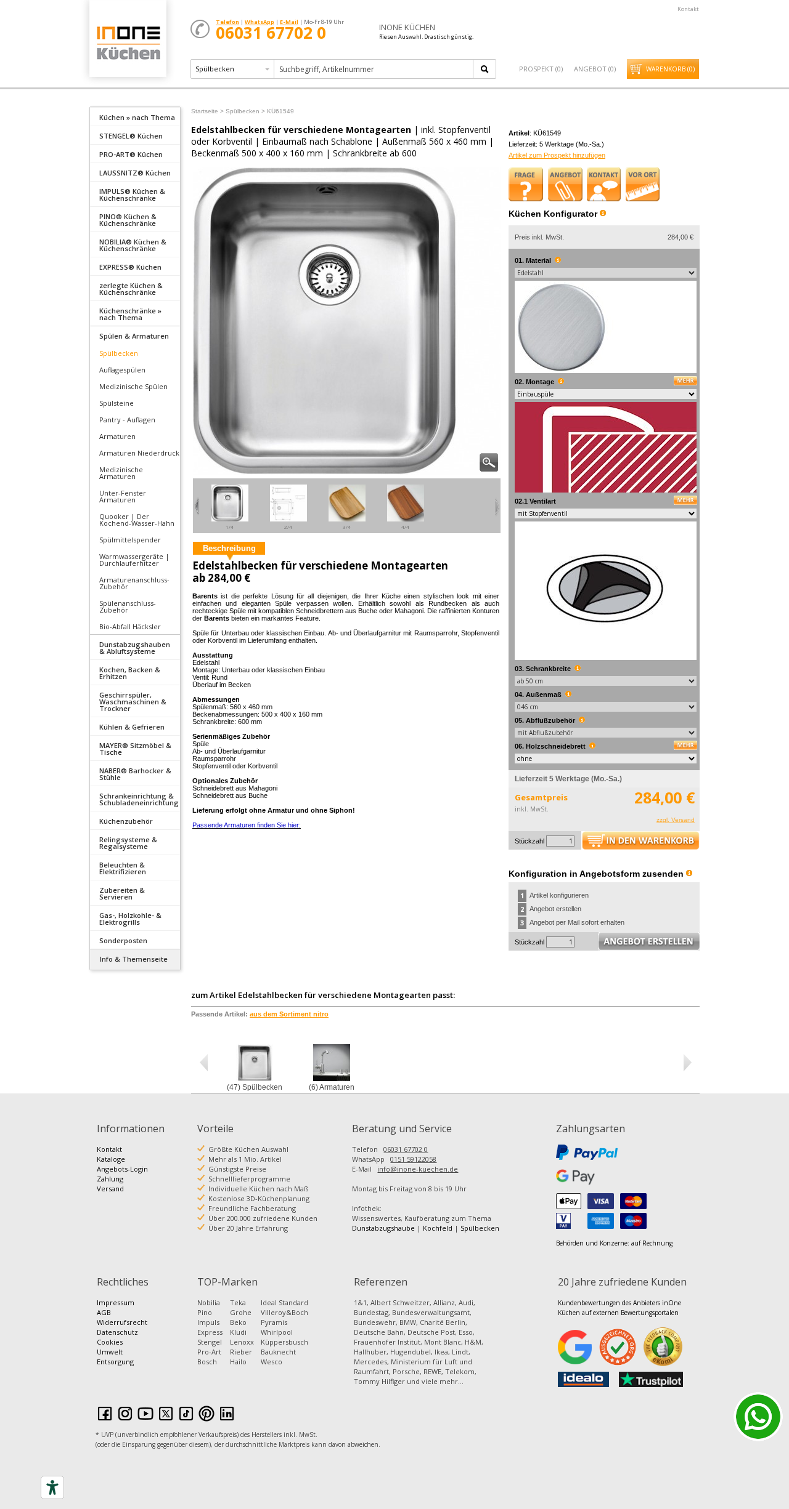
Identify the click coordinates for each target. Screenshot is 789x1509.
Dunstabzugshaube (383, 1228)
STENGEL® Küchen (131, 135)
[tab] (135, 116)
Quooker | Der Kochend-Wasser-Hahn (136, 519)
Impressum (115, 1302)
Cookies (110, 1341)
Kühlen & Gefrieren (132, 726)
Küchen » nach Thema (137, 117)
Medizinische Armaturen (121, 473)
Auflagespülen (122, 369)
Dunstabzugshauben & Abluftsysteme (134, 648)
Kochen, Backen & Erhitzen (129, 673)
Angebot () (595, 68)
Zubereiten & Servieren (122, 893)
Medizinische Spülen (133, 386)
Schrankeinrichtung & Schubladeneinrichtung (139, 799)
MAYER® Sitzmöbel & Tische (135, 749)
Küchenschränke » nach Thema (130, 314)
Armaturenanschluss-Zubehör (134, 583)
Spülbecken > (245, 111)
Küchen (127, 43)
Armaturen (117, 436)
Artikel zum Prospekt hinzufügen (557, 155)
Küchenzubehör (126, 821)
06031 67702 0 (405, 1149)
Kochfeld (437, 1228)
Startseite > (207, 111)
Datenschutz (117, 1332)
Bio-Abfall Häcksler (130, 626)
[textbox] (374, 69)
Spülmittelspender (130, 539)
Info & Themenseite (134, 959)
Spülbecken (118, 353)
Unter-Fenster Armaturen (122, 496)
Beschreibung (229, 548)
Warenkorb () (670, 69)
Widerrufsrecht (122, 1322)
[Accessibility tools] (52, 1487)
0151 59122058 (413, 1159)
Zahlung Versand (110, 1183)
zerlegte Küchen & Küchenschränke (131, 289)
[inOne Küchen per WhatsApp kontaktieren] (758, 1416)
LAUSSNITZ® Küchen (135, 172)
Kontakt (688, 9)
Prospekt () (541, 68)
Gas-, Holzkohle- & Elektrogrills (130, 919)
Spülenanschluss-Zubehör (127, 606)
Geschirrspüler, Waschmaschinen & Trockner (132, 701)
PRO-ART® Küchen (131, 154)
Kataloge (111, 1159)
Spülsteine (116, 403)
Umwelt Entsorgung (115, 1356)
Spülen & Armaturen (134, 335)
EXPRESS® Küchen (130, 267)
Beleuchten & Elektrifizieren (122, 868)
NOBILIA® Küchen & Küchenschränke (132, 245)
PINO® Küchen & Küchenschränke (128, 220)
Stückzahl (529, 841)
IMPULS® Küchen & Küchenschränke (132, 195)
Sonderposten (123, 940)
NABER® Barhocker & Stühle (135, 774)
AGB (104, 1312)
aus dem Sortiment (289, 1014)
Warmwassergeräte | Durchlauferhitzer (134, 559)
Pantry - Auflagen (127, 419)
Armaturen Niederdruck (139, 452)
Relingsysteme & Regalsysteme (128, 843)
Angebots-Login (122, 1168)
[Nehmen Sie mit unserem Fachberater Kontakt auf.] (604, 184)
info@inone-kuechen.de (417, 1168)
